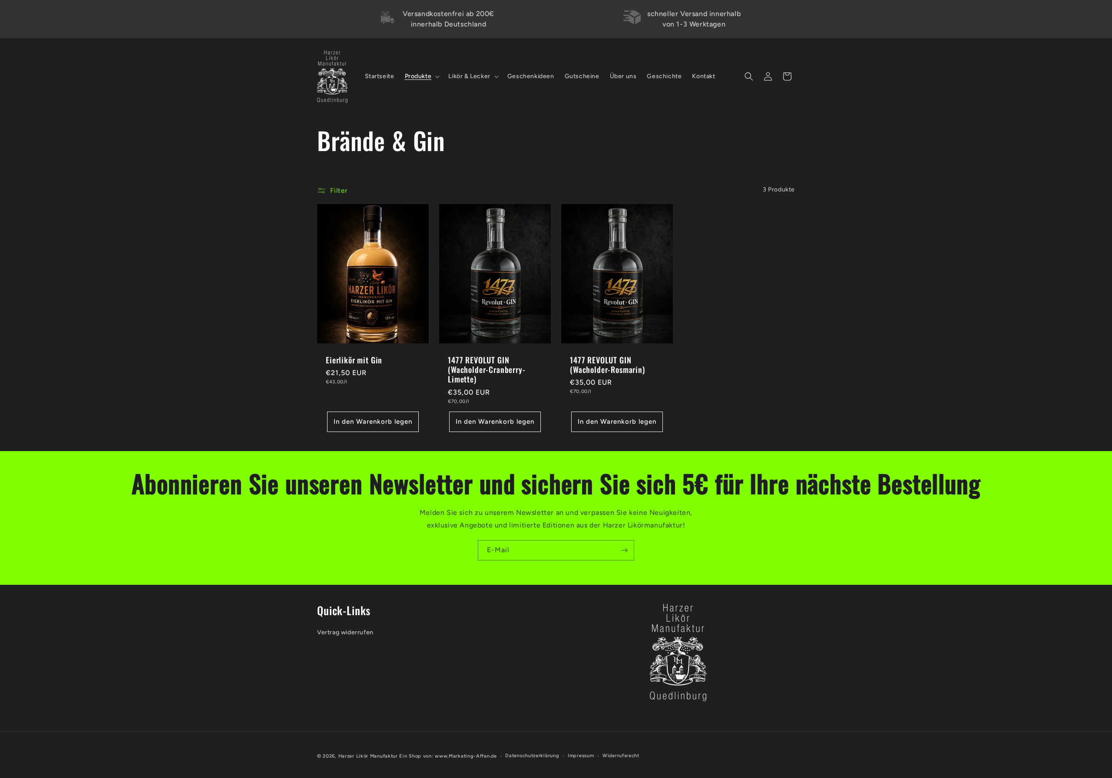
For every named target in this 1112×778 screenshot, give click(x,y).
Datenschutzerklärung (532, 755)
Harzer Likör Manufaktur (368, 756)
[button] (421, 76)
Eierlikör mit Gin (354, 360)
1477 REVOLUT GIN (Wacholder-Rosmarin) (607, 364)
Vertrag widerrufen (345, 632)
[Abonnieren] (624, 550)
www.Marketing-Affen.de (465, 756)
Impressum (581, 755)
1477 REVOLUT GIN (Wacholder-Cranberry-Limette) (487, 369)
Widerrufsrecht (620, 755)
